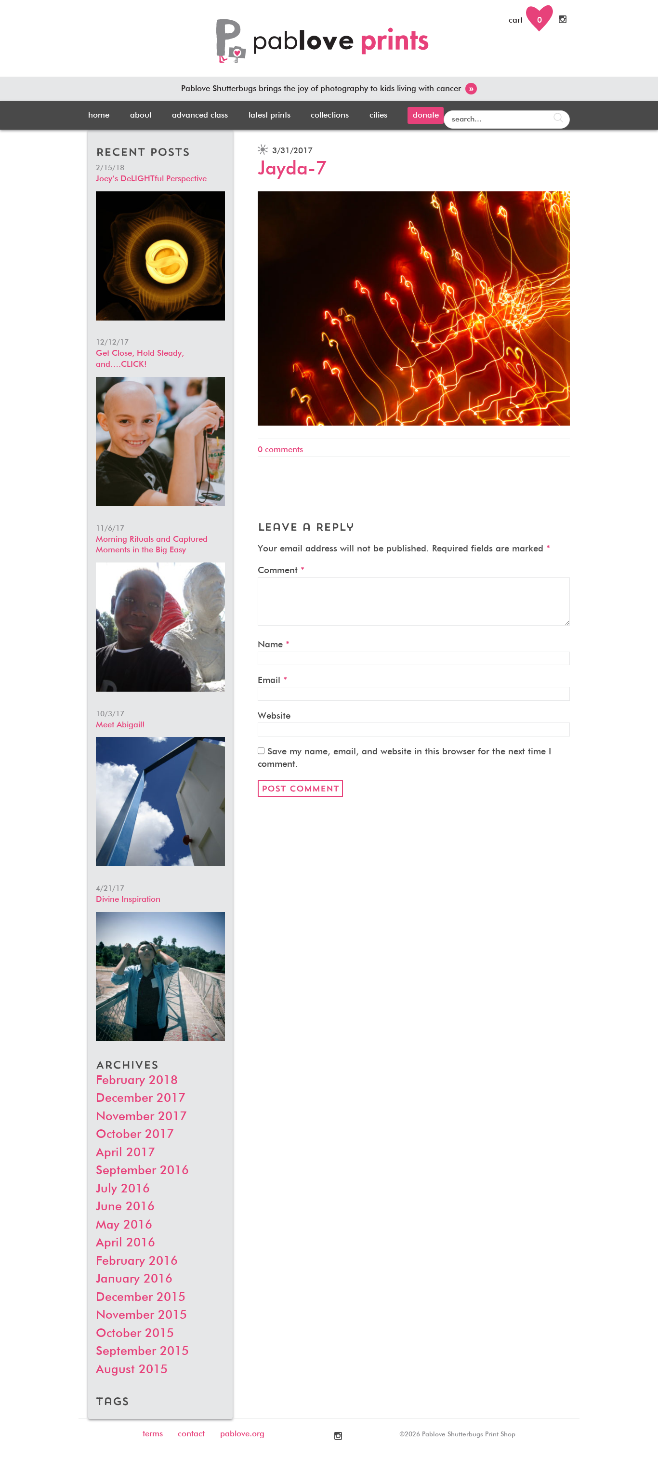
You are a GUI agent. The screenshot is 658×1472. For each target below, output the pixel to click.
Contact (191, 1434)
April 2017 (125, 1153)
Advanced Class (200, 115)
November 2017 (141, 1117)
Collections (330, 115)
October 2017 (135, 1135)
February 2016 (137, 1262)
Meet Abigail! (120, 725)
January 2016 (134, 1279)
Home (98, 115)
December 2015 (140, 1298)
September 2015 (142, 1352)
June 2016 (125, 1207)
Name (274, 644)
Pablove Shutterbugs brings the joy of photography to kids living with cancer (327, 89)
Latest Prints (269, 115)
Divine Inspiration (128, 900)
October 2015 (135, 1334)
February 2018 (137, 1081)
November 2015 (141, 1316)
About (141, 115)
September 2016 (142, 1171)
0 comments (280, 450)
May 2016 (124, 1225)
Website (274, 716)
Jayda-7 (292, 169)
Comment (281, 570)
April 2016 (125, 1243)
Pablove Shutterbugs (329, 46)
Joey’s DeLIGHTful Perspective (151, 179)
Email (272, 680)
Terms (153, 1434)
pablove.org (242, 1434)
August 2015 (132, 1370)
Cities (378, 115)
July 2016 (123, 1189)
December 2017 (140, 1099)
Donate (426, 115)
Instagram (563, 19)
